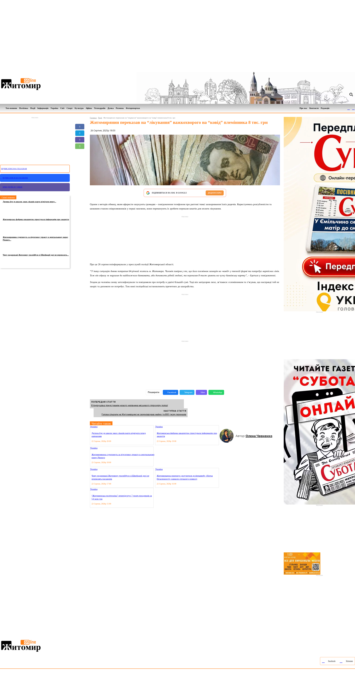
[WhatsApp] (79, 146)
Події (100, 118)
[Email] (79, 152)
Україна (93, 427)
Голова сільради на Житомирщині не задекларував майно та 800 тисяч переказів (144, 414)
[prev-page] (221, 427)
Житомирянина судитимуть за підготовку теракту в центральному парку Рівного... (35, 238)
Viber (203, 392)
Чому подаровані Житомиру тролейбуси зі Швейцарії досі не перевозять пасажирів (120, 477)
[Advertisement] (35, 139)
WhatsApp (217, 392)
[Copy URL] (79, 159)
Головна (93, 118)
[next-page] (223, 427)
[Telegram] (353, 108)
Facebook (172, 392)
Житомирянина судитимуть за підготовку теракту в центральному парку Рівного (123, 456)
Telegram (188, 392)
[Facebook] (348, 108)
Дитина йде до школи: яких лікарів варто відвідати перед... (29, 202)
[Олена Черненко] (228, 436)
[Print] (79, 166)
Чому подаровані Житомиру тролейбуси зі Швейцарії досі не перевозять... (36, 255)
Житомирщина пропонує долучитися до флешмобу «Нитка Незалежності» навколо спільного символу (185, 477)
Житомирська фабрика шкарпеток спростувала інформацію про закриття (36, 219)
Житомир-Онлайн (22, 675)
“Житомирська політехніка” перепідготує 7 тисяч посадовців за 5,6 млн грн (122, 497)
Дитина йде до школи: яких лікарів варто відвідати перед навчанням (119, 434)
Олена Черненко (259, 436)
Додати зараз (214, 193)
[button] (351, 94)
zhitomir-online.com (118, 675)
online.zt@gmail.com (152, 675)
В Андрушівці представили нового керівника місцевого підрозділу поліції (129, 405)
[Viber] (79, 139)
